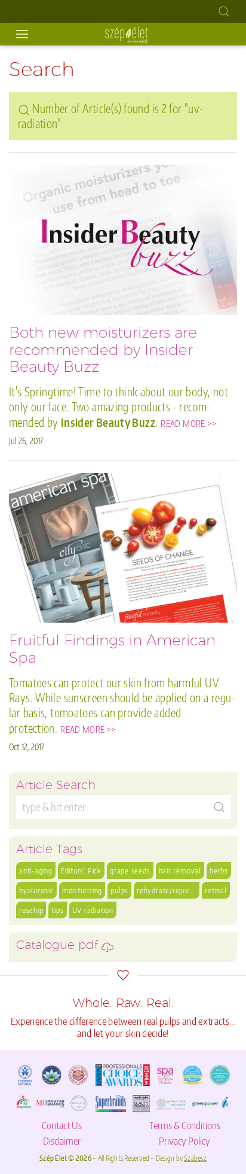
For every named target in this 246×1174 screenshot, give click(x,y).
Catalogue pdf (59, 946)
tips (57, 910)
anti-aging (36, 870)
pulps (119, 890)
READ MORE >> (188, 423)
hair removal (180, 870)
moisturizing (82, 890)
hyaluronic (36, 890)
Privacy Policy (184, 1140)
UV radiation (92, 910)
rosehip (31, 910)
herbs (219, 870)
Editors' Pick (81, 870)
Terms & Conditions (184, 1124)
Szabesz (195, 1158)
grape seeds (130, 870)
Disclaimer (62, 1140)
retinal (215, 890)
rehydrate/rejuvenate (168, 890)
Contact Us (62, 1124)
